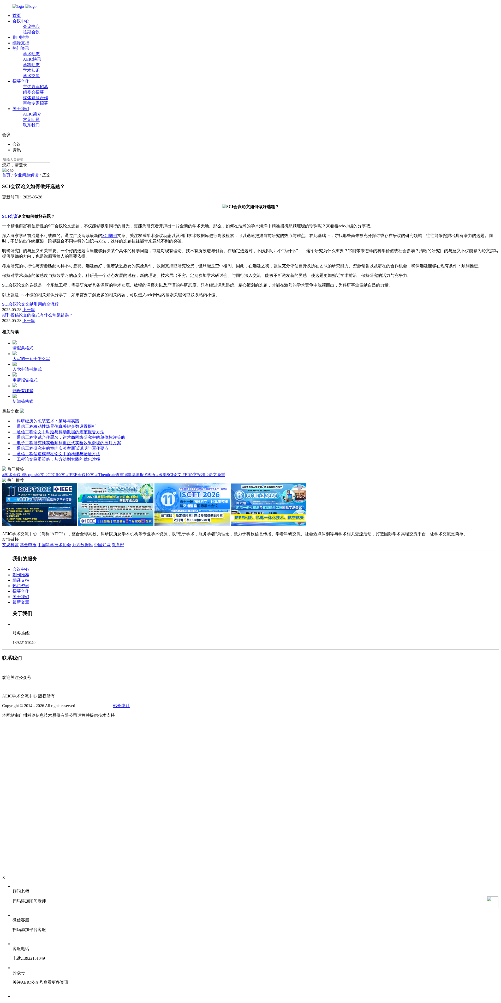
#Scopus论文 (33, 474)
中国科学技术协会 (54, 545)
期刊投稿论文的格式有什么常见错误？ (37, 315)
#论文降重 (215, 474)
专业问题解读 (26, 175)
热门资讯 (21, 48)
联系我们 (31, 125)
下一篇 (28, 320)
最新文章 (21, 602)
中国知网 (102, 545)
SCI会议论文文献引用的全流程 (30, 304)
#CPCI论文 (55, 474)
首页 (17, 15)
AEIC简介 (32, 114)
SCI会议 (9, 216)
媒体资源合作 (35, 97)
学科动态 (31, 65)
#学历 (150, 474)
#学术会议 (12, 474)
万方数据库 (82, 545)
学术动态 (31, 54)
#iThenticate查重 (110, 474)
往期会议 (31, 32)
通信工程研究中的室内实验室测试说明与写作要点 (61, 448)
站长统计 (121, 705)
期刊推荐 (21, 37)
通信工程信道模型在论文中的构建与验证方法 (56, 454)
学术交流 (31, 76)
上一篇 (28, 309)
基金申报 (28, 545)
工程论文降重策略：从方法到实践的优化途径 (56, 459)
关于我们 (21, 108)
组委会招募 (33, 92)
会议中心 (21, 21)
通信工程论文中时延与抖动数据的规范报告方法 (58, 432)
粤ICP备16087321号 (94, 705)
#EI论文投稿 (194, 474)
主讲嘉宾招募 (35, 86)
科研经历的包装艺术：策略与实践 (46, 421)
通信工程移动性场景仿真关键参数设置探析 (54, 426)
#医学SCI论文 (169, 474)
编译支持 (21, 43)
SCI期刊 (109, 235)
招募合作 (21, 81)
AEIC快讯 (32, 59)
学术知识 (31, 70)
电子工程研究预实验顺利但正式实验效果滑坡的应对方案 (67, 443)
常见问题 (31, 119)
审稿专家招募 (35, 103)
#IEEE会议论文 (80, 474)
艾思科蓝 (10, 545)
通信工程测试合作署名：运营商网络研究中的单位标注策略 (69, 437)
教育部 (118, 545)
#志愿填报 (135, 474)
